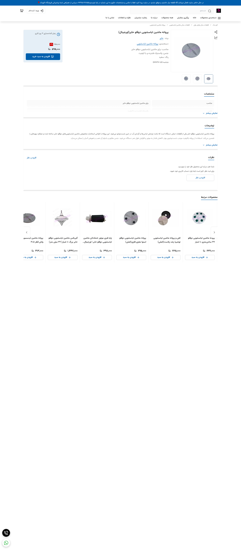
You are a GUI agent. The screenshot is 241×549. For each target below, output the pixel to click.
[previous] (214, 232)
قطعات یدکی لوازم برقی (201, 25)
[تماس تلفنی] (6, 533)
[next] (26, 232)
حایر (161, 38)
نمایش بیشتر (212, 113)
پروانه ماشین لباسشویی (157, 25)
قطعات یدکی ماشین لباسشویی (179, 25)
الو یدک (215, 25)
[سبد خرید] (21, 10)
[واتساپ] (6, 543)
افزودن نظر (31, 158)
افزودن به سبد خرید (41, 56)
